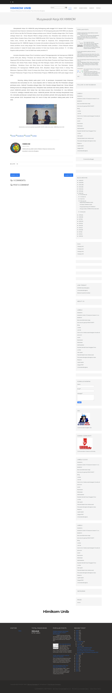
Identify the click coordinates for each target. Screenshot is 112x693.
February (82, 201)
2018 (80, 217)
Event (75, 8)
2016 (80, 221)
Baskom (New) (83, 8)
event (78, 121)
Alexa (19, 631)
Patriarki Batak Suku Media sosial (85, 138)
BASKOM (79, 101)
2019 (80, 215)
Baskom (91, 8)
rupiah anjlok (80, 145)
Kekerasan (80, 126)
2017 (80, 219)
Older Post (68, 175)
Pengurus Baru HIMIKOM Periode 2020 (89, 208)
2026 (80, 180)
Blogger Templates (33, 684)
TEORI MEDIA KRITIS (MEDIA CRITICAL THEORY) (86, 52)
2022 (80, 189)
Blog (78, 108)
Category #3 (80, 249)
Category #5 (80, 253)
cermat (79, 113)
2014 (80, 225)
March (82, 198)
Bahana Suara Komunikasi (83, 292)
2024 (80, 184)
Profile (98, 8)
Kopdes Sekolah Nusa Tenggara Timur (86, 131)
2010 (80, 234)
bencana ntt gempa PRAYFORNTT (85, 106)
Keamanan (80, 123)
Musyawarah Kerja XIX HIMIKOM (87, 206)
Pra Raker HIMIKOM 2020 (86, 204)
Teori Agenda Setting (89, 42)
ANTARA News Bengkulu (83, 287)
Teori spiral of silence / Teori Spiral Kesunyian (92, 69)
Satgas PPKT (80, 148)
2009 (80, 236)
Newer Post (15, 175)
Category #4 (80, 251)
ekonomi (79, 118)
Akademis (79, 96)
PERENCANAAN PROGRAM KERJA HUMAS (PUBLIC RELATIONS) (87, 33)
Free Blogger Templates (54, 684)
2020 (80, 193)
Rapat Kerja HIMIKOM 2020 (86, 202)
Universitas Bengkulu (82, 150)
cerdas (79, 111)
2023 (80, 186)
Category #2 (80, 246)
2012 (80, 229)
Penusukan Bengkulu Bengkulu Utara (86, 140)
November (83, 194)
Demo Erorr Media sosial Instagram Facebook (88, 116)
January (82, 211)
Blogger (92, 159)
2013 (80, 227)
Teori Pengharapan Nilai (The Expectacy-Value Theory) (88, 60)
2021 (80, 191)
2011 (80, 231)
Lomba (79, 133)
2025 (80, 182)
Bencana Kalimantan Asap (83, 103)
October (82, 196)
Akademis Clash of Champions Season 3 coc (88, 98)
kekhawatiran (80, 128)
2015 (80, 223)
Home (70, 8)
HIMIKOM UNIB (20, 8)
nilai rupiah (80, 135)
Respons (79, 143)
